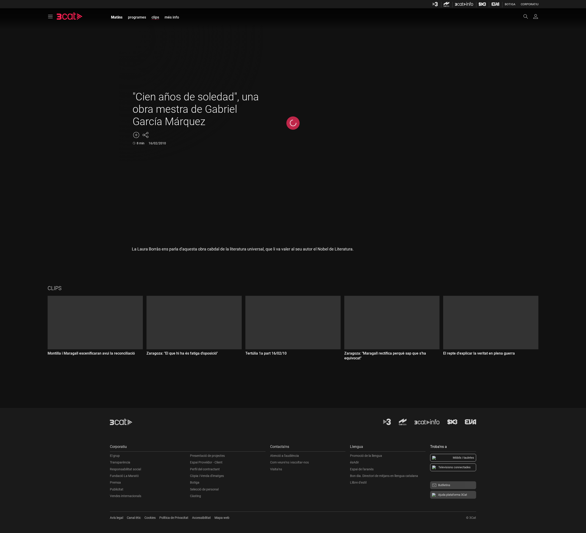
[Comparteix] (145, 135)
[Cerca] (528, 16)
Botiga (510, 4)
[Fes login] (535, 16)
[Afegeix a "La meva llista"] (136, 135)
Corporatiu (529, 4)
